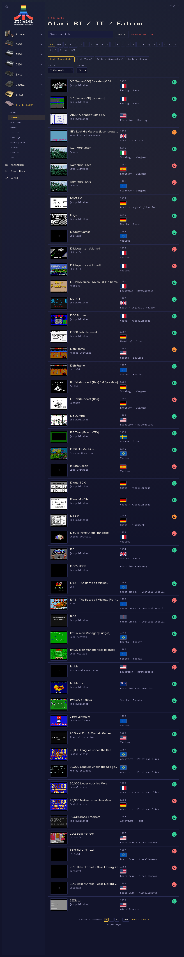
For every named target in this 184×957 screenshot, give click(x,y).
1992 (123, 231)
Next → (135, 919)
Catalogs (15, 137)
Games (14, 117)
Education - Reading (134, 120)
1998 (123, 432)
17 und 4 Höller (79, 499)
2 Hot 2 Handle (80, 716)
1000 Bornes (78, 315)
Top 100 (14, 132)
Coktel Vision (79, 753)
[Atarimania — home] (23, 15)
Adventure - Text (131, 140)
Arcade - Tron (129, 441)
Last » (145, 919)
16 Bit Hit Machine (82, 449)
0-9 (59, 44)
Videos (14, 147)
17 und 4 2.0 (78, 482)
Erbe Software (79, 168)
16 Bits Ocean (79, 466)
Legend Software (80, 536)
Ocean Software (80, 720)
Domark (74, 152)
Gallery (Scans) (137, 59)
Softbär (75, 386)
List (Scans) (84, 59)
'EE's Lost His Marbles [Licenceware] (94, 131)
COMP (72, 49)
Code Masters (78, 636)
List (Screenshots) (61, 59)
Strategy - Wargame (133, 157)
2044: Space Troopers (85, 817)
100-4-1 (75, 299)
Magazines (17, 164)
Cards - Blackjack (132, 524)
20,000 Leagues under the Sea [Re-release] (94, 767)
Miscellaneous (129, 909)
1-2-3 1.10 (76, 198)
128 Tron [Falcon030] (84, 432)
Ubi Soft (75, 235)
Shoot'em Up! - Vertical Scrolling (144, 591)
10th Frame (77, 349)
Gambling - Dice (131, 341)
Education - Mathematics (136, 290)
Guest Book (18, 171)
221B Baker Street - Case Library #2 (94, 884)
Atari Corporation (82, 737)
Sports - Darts (130, 558)
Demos (13, 127)
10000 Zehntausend (83, 332)
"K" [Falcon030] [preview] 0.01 (90, 81)
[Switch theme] (6, 6)
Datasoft (75, 837)
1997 (123, 81)
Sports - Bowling (131, 357)
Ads (12, 157)
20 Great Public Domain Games (90, 733)
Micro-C (75, 285)
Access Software (80, 352)
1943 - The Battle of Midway (89, 583)
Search (121, 34)
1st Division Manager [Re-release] (92, 650)
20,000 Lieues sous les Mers (88, 783)
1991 (123, 147)
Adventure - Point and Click (139, 759)
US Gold (75, 369)
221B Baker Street (82, 833)
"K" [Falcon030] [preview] (87, 98)
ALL (51, 44)
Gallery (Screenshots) (110, 59)
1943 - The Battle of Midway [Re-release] (94, 599)
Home (12, 112)
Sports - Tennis (131, 700)
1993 (123, 131)
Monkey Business (80, 770)
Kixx (72, 603)
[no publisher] (80, 85)
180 (72, 549)
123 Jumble (77, 416)
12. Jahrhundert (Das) (84, 399)
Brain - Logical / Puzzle (137, 207)
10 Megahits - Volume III (85, 265)
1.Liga (73, 215)
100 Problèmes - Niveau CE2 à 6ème (94, 282)
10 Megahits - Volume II (85, 248)
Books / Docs (18, 142)
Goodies (14, 152)
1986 (123, 866)
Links (14, 177)
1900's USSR (78, 566)
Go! (72, 586)
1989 (123, 331)
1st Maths (76, 683)
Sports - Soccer (131, 224)
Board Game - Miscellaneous (139, 842)
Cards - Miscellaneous (135, 320)
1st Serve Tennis (81, 700)
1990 (123, 198)
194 (126, 919)
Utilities (16, 122)
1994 (123, 549)
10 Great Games (80, 232)
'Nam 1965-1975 (80, 148)
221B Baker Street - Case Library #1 (94, 867)
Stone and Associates (84, 670)
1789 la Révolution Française (89, 533)
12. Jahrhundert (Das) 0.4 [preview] (94, 382)
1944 (73, 616)
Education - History (134, 566)
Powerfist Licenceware (85, 135)
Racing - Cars (129, 90)
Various (125, 240)
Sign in (174, 5)
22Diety (75, 900)
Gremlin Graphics (81, 453)
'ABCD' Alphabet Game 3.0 (87, 115)
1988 (123, 582)
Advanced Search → (142, 34)
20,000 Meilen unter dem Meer (90, 800)
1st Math (75, 666)
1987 (123, 348)
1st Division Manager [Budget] (90, 633)
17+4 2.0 (75, 516)
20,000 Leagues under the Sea (90, 750)
